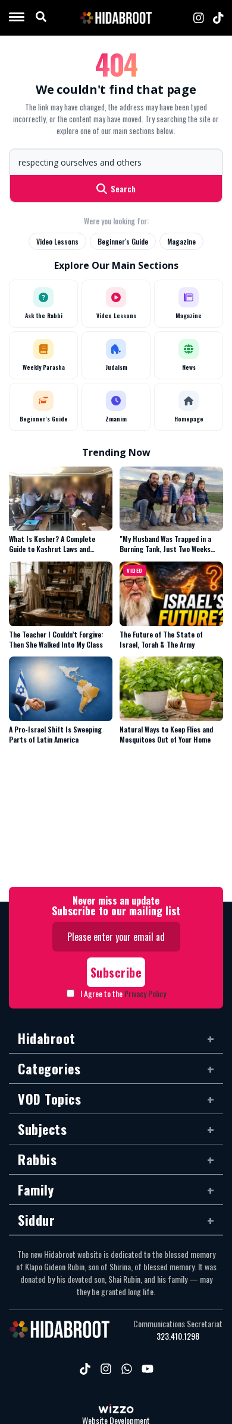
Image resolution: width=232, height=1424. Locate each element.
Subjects (42, 1128)
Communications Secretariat (177, 1323)
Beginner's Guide (123, 241)
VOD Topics (49, 1098)
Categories (49, 1068)
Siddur (36, 1219)
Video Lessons (57, 241)
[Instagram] (198, 18)
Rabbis (37, 1159)
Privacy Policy (145, 993)
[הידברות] (116, 18)
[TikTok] (218, 18)
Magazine (181, 241)
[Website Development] (116, 1410)
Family (36, 1189)
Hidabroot (47, 1038)
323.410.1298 (177, 1336)
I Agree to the (123, 993)
